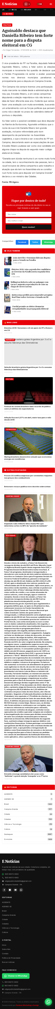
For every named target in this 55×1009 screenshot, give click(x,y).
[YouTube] (15, 890)
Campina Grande (9, 915)
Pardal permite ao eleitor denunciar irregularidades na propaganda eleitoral (30, 307)
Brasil (4, 911)
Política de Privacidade (11, 958)
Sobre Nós (6, 949)
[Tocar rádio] (26, 4)
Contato (5, 954)
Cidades (5, 924)
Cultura (5, 932)
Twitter (35, 242)
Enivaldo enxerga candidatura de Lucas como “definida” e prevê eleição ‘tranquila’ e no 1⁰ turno (26, 775)
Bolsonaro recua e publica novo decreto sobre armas (27, 487)
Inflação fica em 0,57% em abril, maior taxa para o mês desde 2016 (27, 419)
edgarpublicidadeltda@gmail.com (18, 881)
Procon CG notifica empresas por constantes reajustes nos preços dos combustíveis (28, 477)
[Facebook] (4, 890)
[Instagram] (10, 890)
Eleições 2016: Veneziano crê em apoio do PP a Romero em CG (28, 329)
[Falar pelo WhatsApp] (48, 1001)
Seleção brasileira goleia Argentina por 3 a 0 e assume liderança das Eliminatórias (28, 368)
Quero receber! (28, 227)
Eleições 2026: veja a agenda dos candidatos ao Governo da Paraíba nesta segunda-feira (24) (31, 271)
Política (7, 25)
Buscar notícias (8, 962)
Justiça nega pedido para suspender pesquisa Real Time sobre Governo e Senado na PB (32, 296)
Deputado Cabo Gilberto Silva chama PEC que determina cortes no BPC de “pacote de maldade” (26, 525)
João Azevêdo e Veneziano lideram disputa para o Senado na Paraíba (31, 259)
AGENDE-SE (7, 906)
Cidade (5, 919)
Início (4, 945)
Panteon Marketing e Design (27, 1005)
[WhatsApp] (21, 890)
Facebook (22, 242)
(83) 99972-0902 (12, 874)
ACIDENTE (6, 902)
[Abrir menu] (51, 4)
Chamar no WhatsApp (17, 976)
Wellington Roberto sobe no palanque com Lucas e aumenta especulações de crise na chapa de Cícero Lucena (29, 284)
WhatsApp (48, 242)
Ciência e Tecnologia (10, 928)
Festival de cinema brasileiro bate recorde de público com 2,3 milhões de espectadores (27, 407)
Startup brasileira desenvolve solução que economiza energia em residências (28, 458)
